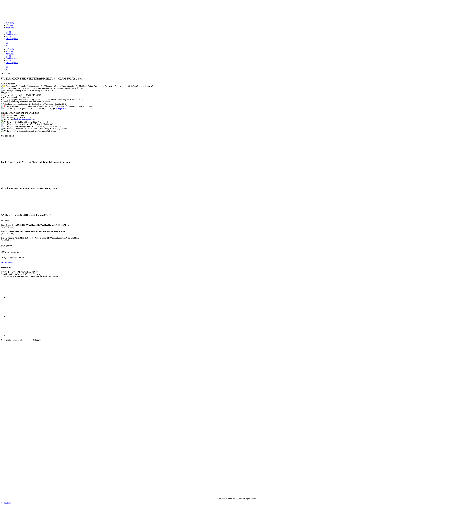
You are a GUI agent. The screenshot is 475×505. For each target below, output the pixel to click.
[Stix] (19, 475)
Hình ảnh (9, 25)
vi (6, 45)
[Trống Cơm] (19, 19)
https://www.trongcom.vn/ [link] (24, 120)
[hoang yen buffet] (19, 380)
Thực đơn (10, 27)
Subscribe (36, 340)
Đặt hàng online (12, 34)
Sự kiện (9, 36)
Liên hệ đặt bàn (12, 39)
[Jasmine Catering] (19, 456)
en (7, 43)
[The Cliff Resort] (19, 418)
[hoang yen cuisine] (19, 361)
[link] (61, 108)
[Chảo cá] (19, 494)
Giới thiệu (10, 23)
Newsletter (5, 340)
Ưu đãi (8, 32)
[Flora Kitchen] (19, 437)
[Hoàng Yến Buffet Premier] (19, 399)
